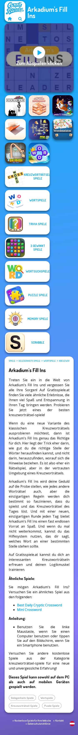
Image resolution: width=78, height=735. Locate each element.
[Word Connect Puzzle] (39, 153)
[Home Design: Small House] (39, 105)
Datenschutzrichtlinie (39, 723)
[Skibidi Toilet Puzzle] (15, 153)
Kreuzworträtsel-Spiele (24, 705)
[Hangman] (15, 105)
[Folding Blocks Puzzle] (15, 129)
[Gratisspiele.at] (10, 19)
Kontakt (59, 720)
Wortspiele (49, 360)
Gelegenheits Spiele (29, 360)
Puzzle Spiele (51, 705)
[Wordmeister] (62, 129)
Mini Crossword (29, 609)
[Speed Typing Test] (62, 105)
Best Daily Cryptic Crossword (39, 605)
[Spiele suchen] (20, 19)
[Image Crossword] (39, 129)
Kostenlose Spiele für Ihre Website (33, 720)
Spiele (12, 360)
